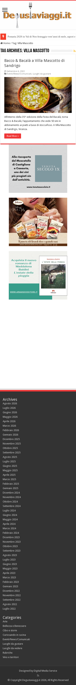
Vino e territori (11, 657)
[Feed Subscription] (74, 51)
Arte (5, 621)
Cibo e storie (10, 630)
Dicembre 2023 (11, 537)
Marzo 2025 (9, 479)
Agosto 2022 (10, 604)
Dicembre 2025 (11, 439)
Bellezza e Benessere (14, 625)
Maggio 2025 (10, 470)
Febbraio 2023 (11, 581)
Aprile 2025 (9, 474)
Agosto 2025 (10, 457)
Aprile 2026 (9, 421)
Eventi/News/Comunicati (19, 74)
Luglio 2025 (9, 461)
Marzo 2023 (9, 577)
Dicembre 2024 (11, 492)
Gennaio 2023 (10, 586)
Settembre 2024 (11, 506)
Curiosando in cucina (14, 634)
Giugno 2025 (10, 465)
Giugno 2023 (10, 564)
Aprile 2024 (9, 523)
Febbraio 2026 (11, 430)
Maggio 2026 (10, 416)
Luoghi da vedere (12, 648)
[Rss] (38, 675)
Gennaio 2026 (10, 434)
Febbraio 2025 (11, 483)
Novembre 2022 (12, 595)
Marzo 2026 (9, 425)
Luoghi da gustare (42, 74)
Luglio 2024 (9, 510)
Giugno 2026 (10, 412)
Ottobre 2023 (10, 546)
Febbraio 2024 (11, 532)
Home (6, 43)
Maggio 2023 (10, 568)
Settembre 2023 (11, 550)
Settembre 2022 (11, 599)
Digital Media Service (45, 670)
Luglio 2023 (9, 559)
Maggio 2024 (10, 519)
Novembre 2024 (12, 497)
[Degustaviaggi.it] (38, 15)
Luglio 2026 (9, 407)
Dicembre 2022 (11, 590)
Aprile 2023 (9, 573)
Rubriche (7, 652)
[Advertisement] (38, 342)
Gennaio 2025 (10, 488)
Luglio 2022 (9, 608)
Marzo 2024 (9, 528)
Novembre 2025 (12, 443)
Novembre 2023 (12, 541)
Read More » (13, 136)
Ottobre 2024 (10, 501)
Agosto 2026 (10, 403)
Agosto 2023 (10, 555)
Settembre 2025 (11, 452)
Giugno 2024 (10, 515)
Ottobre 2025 (10, 448)
